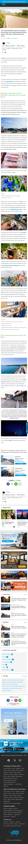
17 (7, 656)
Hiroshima (21, 774)
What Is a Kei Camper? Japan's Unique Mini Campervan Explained (18, 614)
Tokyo (13, 768)
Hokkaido (6, 772)
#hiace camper (5, 688)
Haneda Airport (7, 778)
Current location (7, 768)
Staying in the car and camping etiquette (12, 803)
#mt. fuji (9, 690)
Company (6, 821)
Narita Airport (19, 776)
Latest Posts (17, 814)
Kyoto (5, 776)
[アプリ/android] (19, 749)
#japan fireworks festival (18, 680)
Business (4, 667)
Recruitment (11, 821)
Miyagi (8, 776)
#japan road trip (5, 684)
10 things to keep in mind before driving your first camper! (14, 1)
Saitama (5, 770)
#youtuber (4, 680)
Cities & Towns (14, 778)
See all (25, 594)
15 (12, 659)
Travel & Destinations (13, 38)
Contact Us (18, 821)
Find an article (6, 816)
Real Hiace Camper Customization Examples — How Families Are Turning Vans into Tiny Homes (19, 635)
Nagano (16, 774)
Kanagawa (18, 768)
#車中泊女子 (10, 680)
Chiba (22, 768)
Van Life (4, 656)
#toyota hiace (20, 682)
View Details (20, 463)
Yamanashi (6, 774)
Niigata (13, 776)
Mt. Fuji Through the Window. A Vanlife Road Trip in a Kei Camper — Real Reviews (19, 607)
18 (12, 669)
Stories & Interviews (6, 669)
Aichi (17, 770)
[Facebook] (8, 760)
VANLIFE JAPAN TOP (8, 814)
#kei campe (4, 690)
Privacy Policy (22, 823)
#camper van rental (13, 684)
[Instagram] (20, 760)
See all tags (24, 676)
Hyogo (13, 770)
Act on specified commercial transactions (12, 825)
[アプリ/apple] (8, 749)
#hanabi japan (13, 682)
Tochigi (14, 772)
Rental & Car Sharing (6, 654)
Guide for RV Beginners (9, 784)
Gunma (10, 772)
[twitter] (15, 760)
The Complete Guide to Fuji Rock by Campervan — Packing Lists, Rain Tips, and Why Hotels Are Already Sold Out (19, 599)
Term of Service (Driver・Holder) (11, 823)
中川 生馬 (8, 43)
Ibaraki (19, 772)
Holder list (6, 786)
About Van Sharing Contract (9, 782)
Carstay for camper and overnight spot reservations (12, 8)
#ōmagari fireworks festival (19, 686)
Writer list (13, 816)
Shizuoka (11, 774)
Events (3, 664)
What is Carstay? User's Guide (10, 780)
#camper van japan (6, 682)
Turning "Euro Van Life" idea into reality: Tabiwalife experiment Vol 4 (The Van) (19, 643)
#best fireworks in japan (7, 686)
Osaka (9, 770)
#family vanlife (19, 688)
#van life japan (12, 688)
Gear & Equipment (6, 662)
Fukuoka (21, 770)
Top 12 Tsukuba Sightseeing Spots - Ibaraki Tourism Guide (8, 523)
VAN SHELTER (18, 784)
